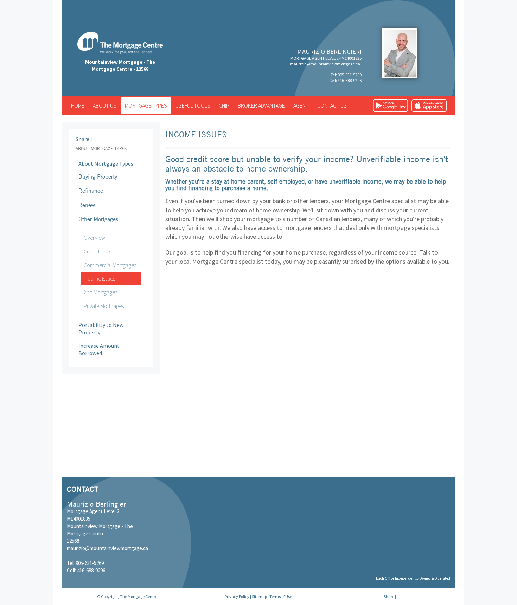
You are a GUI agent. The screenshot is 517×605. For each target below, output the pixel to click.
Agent (301, 105)
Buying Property (97, 176)
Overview (94, 237)
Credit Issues (97, 251)
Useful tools (192, 105)
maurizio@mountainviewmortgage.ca (325, 63)
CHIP (224, 105)
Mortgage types (146, 105)
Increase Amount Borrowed (99, 349)
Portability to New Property (100, 328)
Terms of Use (280, 596)
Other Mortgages (98, 219)
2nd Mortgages (100, 292)
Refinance (90, 190)
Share (82, 138)
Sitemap (259, 596)
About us (104, 105)
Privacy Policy (237, 596)
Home (77, 105)
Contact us (332, 105)
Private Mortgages (104, 305)
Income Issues (99, 278)
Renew (86, 204)
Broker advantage (261, 105)
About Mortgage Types (105, 163)
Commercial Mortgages (110, 265)
